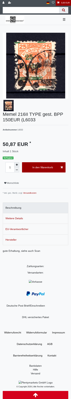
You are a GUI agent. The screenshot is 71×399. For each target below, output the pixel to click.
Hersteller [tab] (11, 239)
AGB (49, 344)
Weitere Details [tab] (14, 218)
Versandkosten (29, 193)
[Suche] (63, 10)
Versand (35, 373)
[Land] (48, 3)
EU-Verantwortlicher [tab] (16, 229)
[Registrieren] (10, 3)
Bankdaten (35, 365)
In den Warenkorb (42, 167)
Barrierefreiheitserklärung (27, 355)
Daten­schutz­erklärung (29, 344)
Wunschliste (12, 183)
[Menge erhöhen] (16, 164)
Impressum (58, 332)
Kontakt (52, 355)
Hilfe (35, 369)
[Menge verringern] (16, 169)
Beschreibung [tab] (13, 207)
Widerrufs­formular (36, 332)
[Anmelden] (3, 3)
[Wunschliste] (53, 3)
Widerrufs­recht (12, 332)
